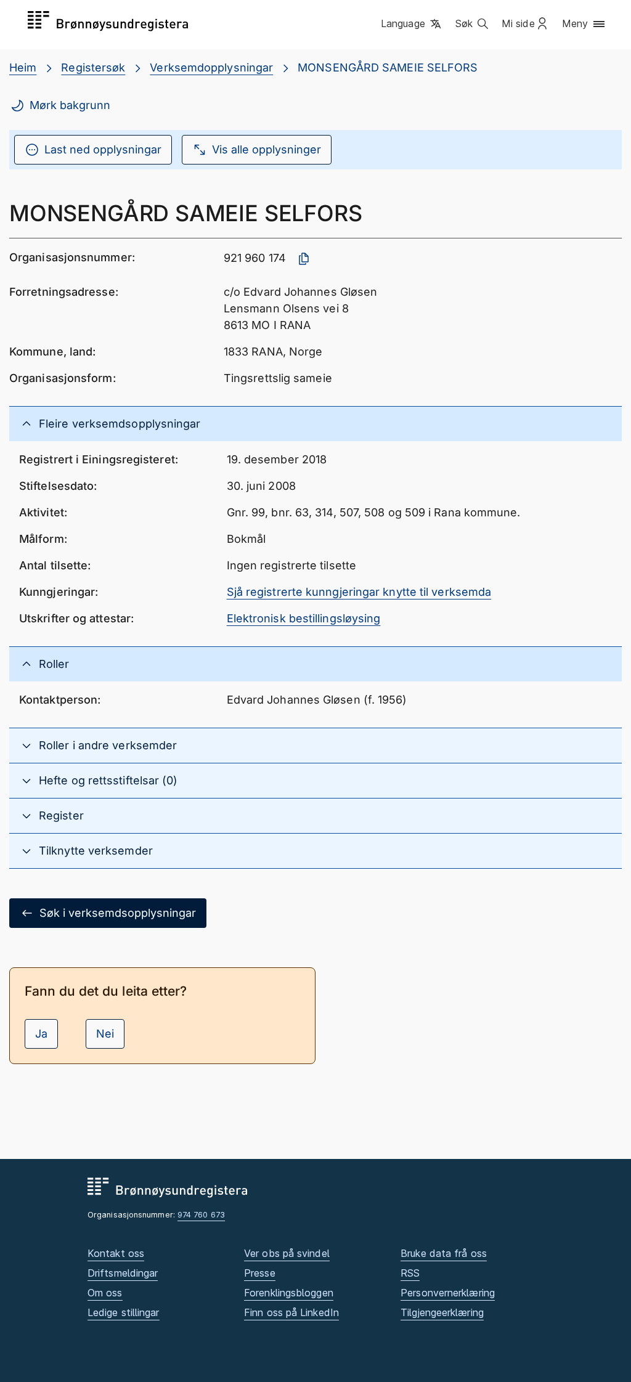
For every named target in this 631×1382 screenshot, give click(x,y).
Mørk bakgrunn (70, 105)
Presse (259, 1273)
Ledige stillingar (124, 1312)
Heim (22, 67)
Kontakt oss (116, 1253)
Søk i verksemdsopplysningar (117, 912)
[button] (412, 24)
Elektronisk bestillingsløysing (304, 618)
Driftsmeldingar (123, 1273)
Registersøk (93, 67)
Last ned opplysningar (102, 149)
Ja (41, 1033)
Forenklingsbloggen (288, 1292)
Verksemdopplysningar (211, 67)
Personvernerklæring (448, 1292)
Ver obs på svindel (287, 1253)
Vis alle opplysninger (266, 149)
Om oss (105, 1292)
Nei (105, 1033)
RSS (410, 1273)
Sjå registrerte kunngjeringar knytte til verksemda (359, 591)
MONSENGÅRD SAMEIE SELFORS (388, 67)
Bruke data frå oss (444, 1253)
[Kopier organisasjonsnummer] (304, 259)
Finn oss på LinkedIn (291, 1312)
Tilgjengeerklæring (442, 1312)
